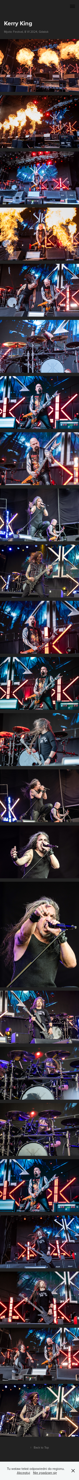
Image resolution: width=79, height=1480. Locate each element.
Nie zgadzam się (45, 1472)
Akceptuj (23, 1472)
